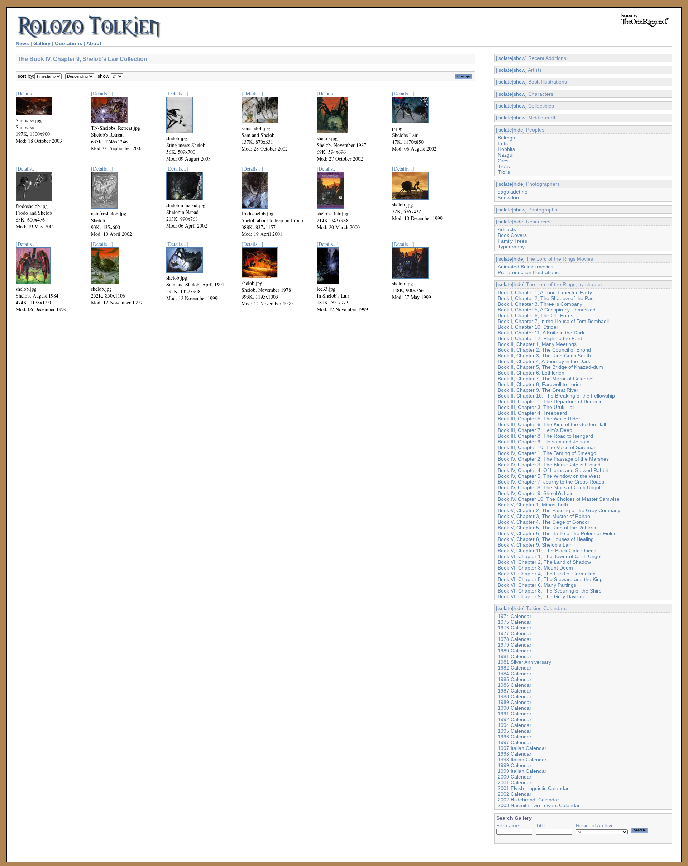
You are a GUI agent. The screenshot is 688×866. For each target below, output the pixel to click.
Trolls (504, 166)
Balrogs (506, 138)
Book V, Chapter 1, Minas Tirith (533, 505)
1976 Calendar (514, 628)
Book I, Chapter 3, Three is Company (540, 304)
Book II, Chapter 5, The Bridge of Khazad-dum (550, 367)
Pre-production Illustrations (528, 272)
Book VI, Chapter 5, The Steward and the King (550, 579)
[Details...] (27, 93)
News (22, 43)
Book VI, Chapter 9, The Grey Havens (541, 596)
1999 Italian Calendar (522, 771)
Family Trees (512, 241)
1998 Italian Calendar (522, 759)
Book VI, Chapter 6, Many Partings (537, 585)
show (519, 58)
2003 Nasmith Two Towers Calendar (539, 805)
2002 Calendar (514, 794)
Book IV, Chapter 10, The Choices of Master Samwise (559, 499)
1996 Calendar (514, 736)
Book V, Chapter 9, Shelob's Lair (534, 545)
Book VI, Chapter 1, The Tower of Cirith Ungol (549, 556)
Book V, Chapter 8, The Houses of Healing (546, 539)
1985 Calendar (514, 679)
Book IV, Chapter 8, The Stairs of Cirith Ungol (549, 487)
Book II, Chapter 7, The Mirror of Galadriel (545, 378)
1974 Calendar (514, 616)
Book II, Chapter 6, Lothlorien (531, 373)
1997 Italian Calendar (522, 748)
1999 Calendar (514, 765)
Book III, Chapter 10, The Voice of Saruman (547, 447)
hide (518, 130)
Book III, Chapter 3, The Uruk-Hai (536, 407)
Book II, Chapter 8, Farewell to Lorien (540, 384)
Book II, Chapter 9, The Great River (538, 390)
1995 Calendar (514, 731)
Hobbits (506, 149)
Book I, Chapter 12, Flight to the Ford (540, 338)
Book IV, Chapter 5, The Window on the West (549, 476)
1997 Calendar (514, 742)
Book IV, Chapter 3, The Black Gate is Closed (549, 464)
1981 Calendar (514, 656)
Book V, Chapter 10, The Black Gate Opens (547, 550)
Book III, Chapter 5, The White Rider (539, 419)
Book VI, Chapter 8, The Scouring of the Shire (550, 591)
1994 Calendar (514, 725)
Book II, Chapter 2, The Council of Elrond (544, 350)
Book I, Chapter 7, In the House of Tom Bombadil (553, 321)
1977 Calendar (514, 633)
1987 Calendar (514, 691)
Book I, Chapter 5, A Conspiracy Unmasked (547, 310)
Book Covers (512, 235)
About (93, 43)
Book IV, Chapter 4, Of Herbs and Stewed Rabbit (553, 470)
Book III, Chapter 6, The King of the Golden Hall (552, 424)
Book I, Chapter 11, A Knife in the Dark (541, 333)
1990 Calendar (514, 708)
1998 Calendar (514, 754)
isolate (504, 58)
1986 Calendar (514, 685)
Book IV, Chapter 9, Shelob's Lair (535, 493)
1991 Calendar (514, 714)
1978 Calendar (514, 639)
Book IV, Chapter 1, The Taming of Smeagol (547, 453)
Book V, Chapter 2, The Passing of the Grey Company (559, 510)
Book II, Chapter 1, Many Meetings (537, 344)
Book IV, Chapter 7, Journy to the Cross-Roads (551, 482)
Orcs (503, 160)
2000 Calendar (514, 777)
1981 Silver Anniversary (524, 662)
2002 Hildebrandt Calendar (528, 800)
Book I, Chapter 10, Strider (528, 327)
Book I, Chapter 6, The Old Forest (536, 315)
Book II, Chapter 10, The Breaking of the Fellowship (556, 396)
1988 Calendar (514, 696)
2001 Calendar (514, 782)
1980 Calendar (514, 650)
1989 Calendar (514, 702)
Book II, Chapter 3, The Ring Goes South (544, 355)
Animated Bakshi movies (525, 267)
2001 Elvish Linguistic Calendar (533, 788)
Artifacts (507, 229)
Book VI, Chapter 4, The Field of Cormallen (547, 573)
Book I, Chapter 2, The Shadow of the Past (546, 298)
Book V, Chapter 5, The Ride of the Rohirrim (548, 527)
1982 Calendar (514, 668)
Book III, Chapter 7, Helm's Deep (535, 430)
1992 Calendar (514, 719)
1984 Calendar (514, 673)
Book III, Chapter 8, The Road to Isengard (545, 436)
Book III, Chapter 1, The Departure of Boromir (550, 401)
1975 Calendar (514, 622)
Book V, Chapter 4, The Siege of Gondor (543, 522)
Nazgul (505, 155)
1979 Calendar (514, 645)
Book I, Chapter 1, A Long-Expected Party (545, 292)
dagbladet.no (512, 192)
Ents (503, 143)
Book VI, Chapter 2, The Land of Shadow (544, 562)
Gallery (42, 43)
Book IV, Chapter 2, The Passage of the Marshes (553, 459)
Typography (511, 246)
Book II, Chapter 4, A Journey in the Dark (544, 361)
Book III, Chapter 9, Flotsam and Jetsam (543, 441)
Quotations (68, 43)
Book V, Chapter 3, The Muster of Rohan (544, 516)
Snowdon (508, 197)
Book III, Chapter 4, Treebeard (532, 413)
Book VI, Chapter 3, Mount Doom (535, 568)
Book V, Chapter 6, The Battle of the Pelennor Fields (557, 533)
